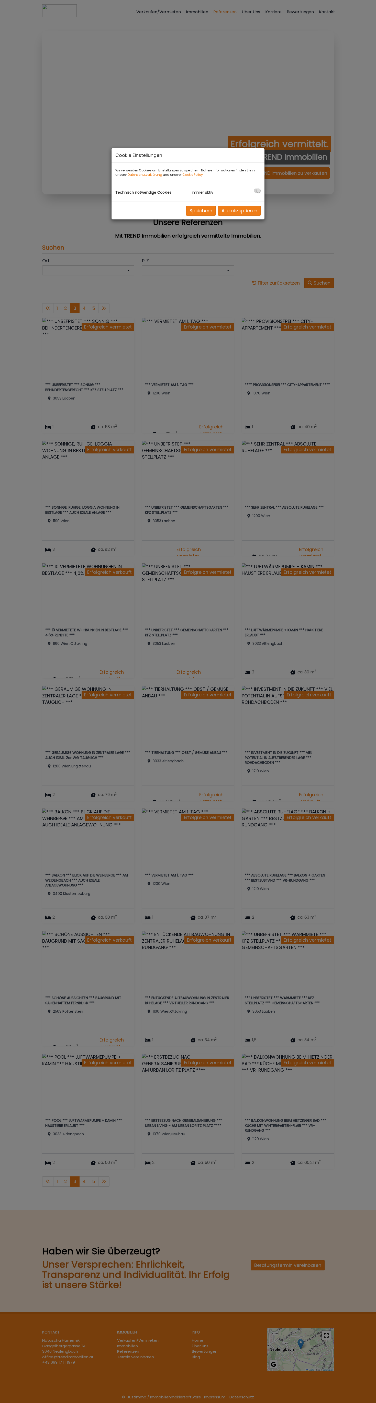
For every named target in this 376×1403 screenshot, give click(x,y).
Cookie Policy (192, 174)
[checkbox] (257, 191)
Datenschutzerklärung (145, 174)
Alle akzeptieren (239, 210)
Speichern (201, 210)
